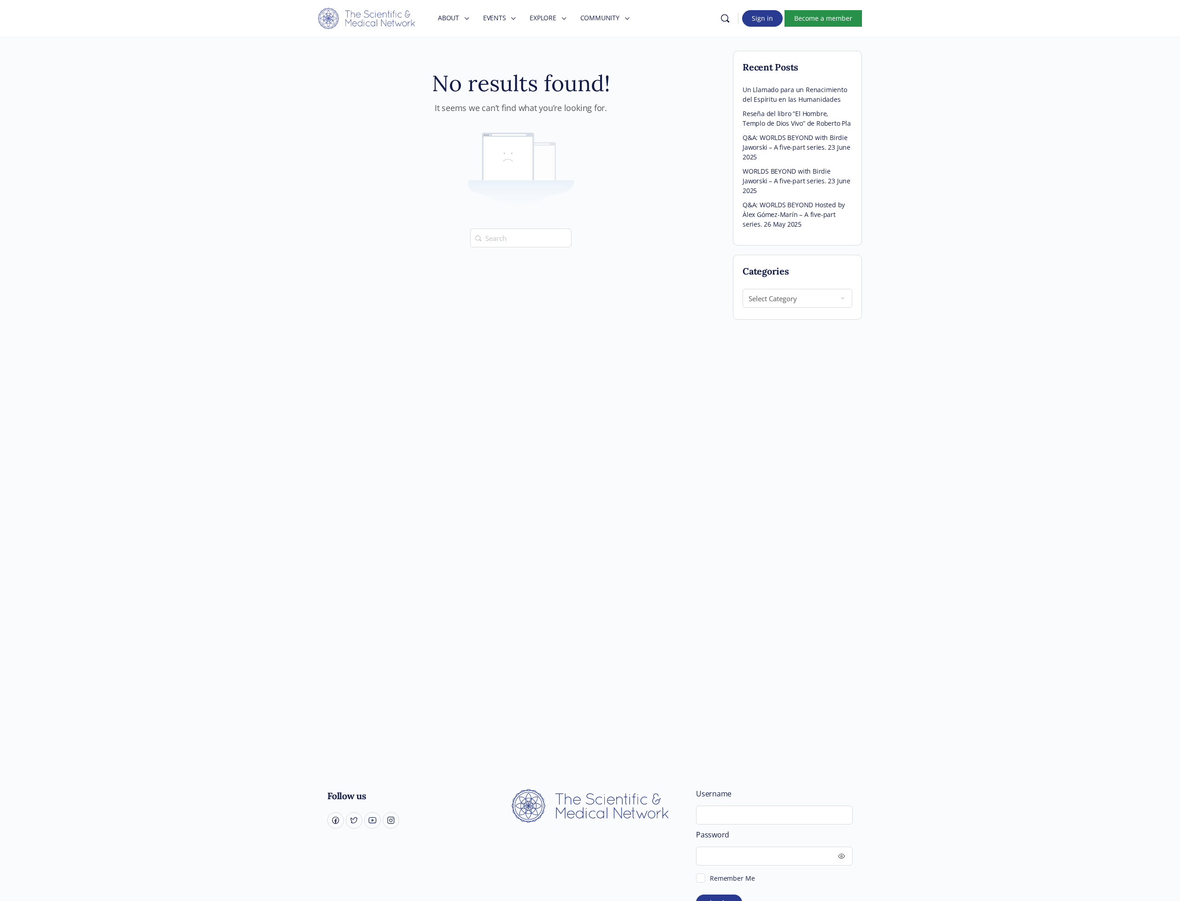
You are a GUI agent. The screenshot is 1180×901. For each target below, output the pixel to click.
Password (712, 835)
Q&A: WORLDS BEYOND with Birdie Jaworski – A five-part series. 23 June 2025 (796, 147)
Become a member (823, 18)
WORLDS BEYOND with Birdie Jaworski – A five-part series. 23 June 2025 (796, 181)
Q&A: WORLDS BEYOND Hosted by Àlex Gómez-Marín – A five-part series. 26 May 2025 (794, 214)
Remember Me (732, 878)
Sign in (762, 18)
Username (714, 794)
